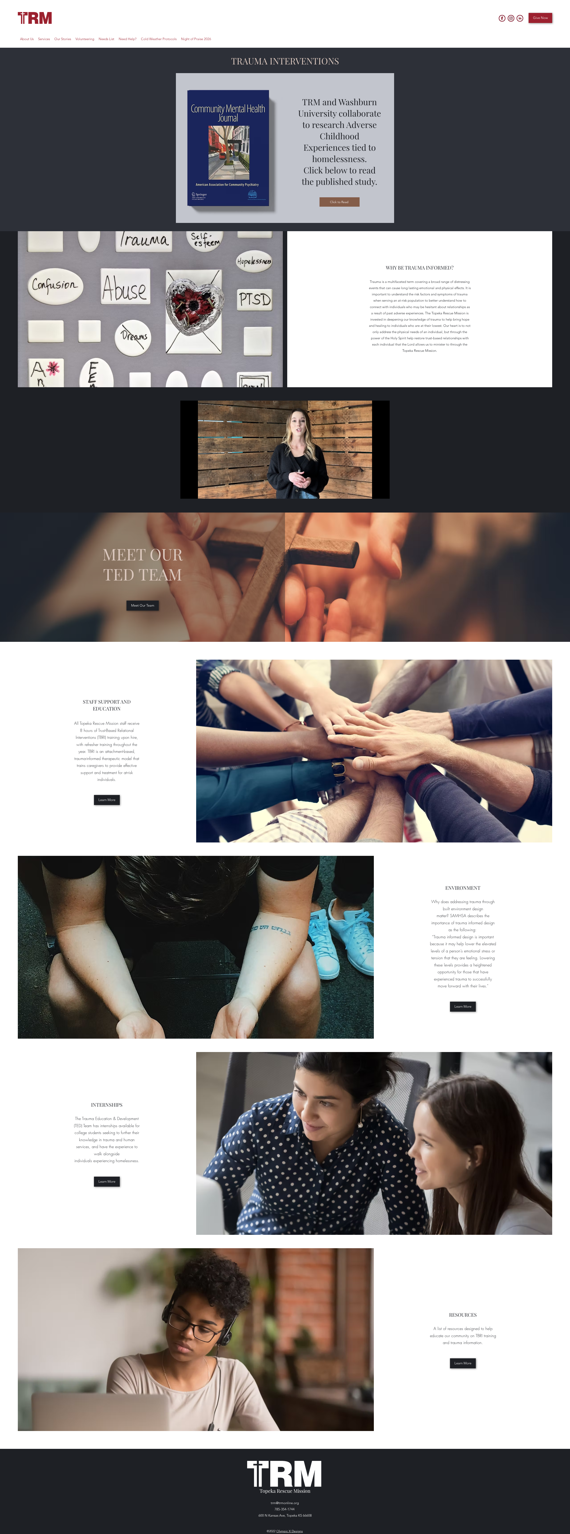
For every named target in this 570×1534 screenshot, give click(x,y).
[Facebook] (502, 18)
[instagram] (511, 18)
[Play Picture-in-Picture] (376, 493)
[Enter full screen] (384, 493)
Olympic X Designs (289, 1531)
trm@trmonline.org (285, 1503)
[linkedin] (520, 18)
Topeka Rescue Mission (285, 1490)
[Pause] (186, 493)
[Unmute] (194, 493)
